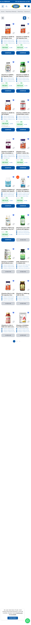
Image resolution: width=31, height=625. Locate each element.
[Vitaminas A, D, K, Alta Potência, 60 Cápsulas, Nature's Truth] (23, 220)
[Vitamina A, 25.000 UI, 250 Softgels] (8, 105)
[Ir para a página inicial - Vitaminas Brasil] (16, 6)
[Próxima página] (19, 341)
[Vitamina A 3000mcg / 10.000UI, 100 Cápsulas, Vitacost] (8, 182)
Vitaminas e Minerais (11, 11)
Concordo (13, 618)
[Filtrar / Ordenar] (2, 18)
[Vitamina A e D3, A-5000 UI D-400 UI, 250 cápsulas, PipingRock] (8, 318)
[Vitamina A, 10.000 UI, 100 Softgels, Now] (8, 29)
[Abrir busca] (6, 6)
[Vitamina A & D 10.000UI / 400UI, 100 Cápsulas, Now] (23, 144)
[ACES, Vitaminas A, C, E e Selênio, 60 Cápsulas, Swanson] (23, 254)
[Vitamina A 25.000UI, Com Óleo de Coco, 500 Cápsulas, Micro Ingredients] (23, 318)
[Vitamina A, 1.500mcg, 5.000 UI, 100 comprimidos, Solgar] (23, 286)
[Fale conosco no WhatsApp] (27, 620)
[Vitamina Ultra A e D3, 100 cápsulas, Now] (8, 286)
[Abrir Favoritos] (25, 6)
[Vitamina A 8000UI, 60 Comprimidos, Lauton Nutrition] (23, 105)
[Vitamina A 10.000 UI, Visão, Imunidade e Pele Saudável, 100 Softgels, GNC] (8, 144)
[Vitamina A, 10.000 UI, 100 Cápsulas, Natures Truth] (23, 67)
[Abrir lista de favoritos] (25, 6)
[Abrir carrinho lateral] (28, 6)
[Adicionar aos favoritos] (13, 24)
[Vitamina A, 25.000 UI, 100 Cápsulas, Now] (23, 29)
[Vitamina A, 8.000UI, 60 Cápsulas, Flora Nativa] (8, 67)
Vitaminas (20, 11)
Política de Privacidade (16, 613)
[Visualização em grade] (24, 18)
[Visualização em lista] (28, 18)
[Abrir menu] (2, 6)
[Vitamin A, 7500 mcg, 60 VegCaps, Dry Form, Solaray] (8, 220)
